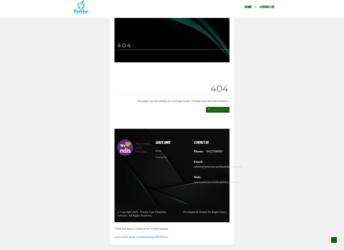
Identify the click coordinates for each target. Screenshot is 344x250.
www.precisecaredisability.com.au (216, 182)
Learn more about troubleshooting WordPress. (141, 236)
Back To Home (221, 109)
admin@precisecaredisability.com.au (218, 166)
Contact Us (266, 7)
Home (247, 7)
